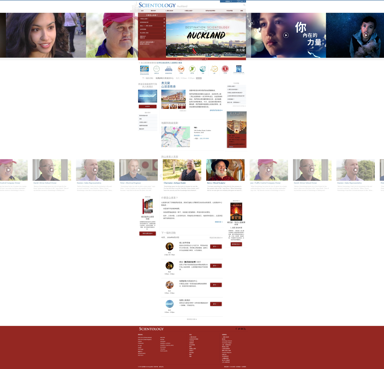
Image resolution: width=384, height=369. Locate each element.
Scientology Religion (227, 342)
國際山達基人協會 (226, 350)
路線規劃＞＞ (198, 135)
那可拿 (192, 73)
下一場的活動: (148, 78)
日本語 (139, 347)
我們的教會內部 (144, 22)
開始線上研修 (225, 346)
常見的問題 (230, 10)
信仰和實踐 (143, 29)
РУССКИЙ (140, 349)
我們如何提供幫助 (210, 10)
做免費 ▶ (147, 106)
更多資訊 (191, 352)
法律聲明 (244, 366)
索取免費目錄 (148, 233)
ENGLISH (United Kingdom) (145, 339)
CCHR (225, 73)
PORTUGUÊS (163, 351)
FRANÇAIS (141, 343)
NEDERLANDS (141, 353)
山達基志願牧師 (226, 348)
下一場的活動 (168, 232)
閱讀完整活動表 (216, 238)
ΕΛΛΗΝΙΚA (163, 347)
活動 (140, 119)
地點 (190, 356)
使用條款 (238, 366)
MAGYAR (162, 337)
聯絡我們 (141, 129)
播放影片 (180, 78)
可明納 (181, 73)
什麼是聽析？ (230, 99)
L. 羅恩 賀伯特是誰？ (232, 89)
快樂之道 (156, 73)
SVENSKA (162, 341)
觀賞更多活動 (192, 319)
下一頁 (204, 59)
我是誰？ (191, 350)
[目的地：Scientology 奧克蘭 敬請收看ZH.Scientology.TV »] (206, 35)
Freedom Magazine (239, 73)
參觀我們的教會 (216, 110)
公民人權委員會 (226, 362)
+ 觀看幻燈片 (182, 111)
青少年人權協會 (226, 360)
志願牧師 (191, 342)
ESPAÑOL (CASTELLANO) (167, 345)
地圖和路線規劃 (169, 123)
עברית (140, 345)
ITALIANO (162, 349)
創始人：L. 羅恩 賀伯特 (146, 26)
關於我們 (153, 10)
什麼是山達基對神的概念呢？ (235, 92)
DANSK (140, 341)
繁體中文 (140, 351)
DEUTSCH (140, 355)
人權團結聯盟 (225, 358)
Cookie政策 (232, 366)
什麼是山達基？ (189, 10)
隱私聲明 (226, 366)
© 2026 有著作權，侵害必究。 (151, 366)
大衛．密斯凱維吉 (226, 344)
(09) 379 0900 (204, 138)
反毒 (203, 73)
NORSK (162, 339)
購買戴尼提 (236, 244)
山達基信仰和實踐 (193, 339)
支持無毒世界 (225, 356)
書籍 (241, 10)
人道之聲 (191, 341)
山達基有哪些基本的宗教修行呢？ (236, 96)
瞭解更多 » (219, 222)
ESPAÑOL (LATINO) (165, 343)
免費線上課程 (192, 348)
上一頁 (180, 59)
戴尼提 (223, 339)
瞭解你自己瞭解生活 (143, 37)
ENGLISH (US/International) (145, 337)
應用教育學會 (168, 73)
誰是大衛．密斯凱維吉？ (233, 102)
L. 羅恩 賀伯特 (169, 10)
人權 (214, 73)
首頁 (142, 10)
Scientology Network (227, 341)
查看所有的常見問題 (239, 106)
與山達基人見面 (144, 33)
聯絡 (190, 354)
